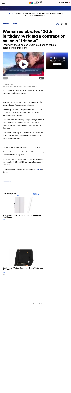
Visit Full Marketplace (36, 194)
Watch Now (64, 3)
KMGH (38, 169)
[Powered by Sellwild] (41, 304)
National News (10, 24)
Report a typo (7, 181)
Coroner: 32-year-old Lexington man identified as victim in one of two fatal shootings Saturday (39, 14)
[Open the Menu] (3, 3)
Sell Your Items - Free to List (24, 194)
